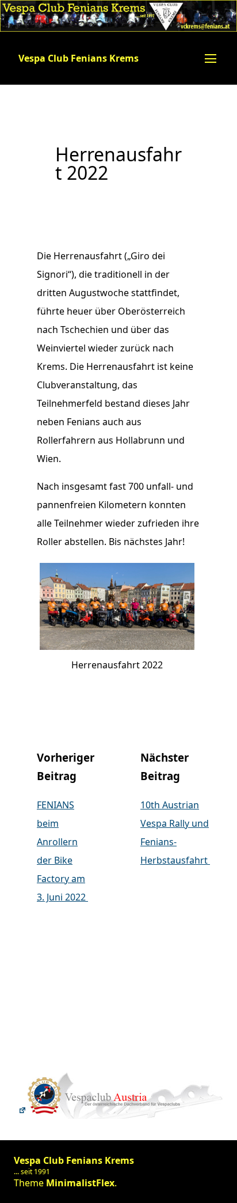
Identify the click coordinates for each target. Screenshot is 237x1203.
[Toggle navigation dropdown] (210, 58)
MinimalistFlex (80, 1182)
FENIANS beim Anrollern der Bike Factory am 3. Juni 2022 (62, 851)
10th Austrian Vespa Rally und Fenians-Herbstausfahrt (175, 833)
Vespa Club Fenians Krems (78, 58)
